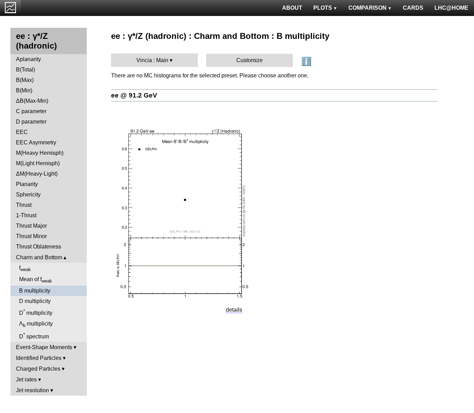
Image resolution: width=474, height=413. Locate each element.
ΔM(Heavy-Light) (37, 174)
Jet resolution (32, 390)
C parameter (31, 111)
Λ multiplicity (36, 324)
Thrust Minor (31, 236)
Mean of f (35, 280)
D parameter (31, 122)
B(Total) (25, 70)
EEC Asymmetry (36, 142)
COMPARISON (367, 8)
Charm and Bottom (39, 257)
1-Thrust (26, 215)
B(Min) (24, 90)
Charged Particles (38, 369)
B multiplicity (34, 291)
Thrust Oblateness (38, 247)
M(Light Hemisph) (38, 163)
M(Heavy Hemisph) (40, 153)
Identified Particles (38, 358)
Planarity (27, 184)
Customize (249, 60)
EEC (22, 132)
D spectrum (34, 335)
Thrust (24, 205)
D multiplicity (35, 301)
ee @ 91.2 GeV (134, 95)
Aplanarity (28, 59)
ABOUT (292, 8)
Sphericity (28, 194)
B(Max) (25, 80)
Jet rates (26, 379)
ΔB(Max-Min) (32, 101)
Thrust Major (31, 226)
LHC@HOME (451, 8)
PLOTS (322, 8)
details (234, 310)
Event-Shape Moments (44, 347)
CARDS (413, 8)
